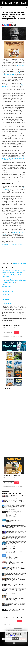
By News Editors (13, 535)
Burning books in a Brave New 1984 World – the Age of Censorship (15, 585)
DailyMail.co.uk (5, 294)
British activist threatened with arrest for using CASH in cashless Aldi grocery (16, 496)
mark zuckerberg (18, 310)
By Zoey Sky (13, 593)
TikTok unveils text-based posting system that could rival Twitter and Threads (16, 610)
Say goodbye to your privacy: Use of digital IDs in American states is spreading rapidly (16, 574)
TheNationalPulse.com (7, 291)
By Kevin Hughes (13, 571)
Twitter (20, 314)
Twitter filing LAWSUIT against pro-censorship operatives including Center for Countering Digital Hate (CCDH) (15, 506)
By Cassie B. (13, 522)
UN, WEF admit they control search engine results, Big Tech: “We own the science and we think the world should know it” (16, 556)
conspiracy (10, 307)
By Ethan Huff (13, 503)
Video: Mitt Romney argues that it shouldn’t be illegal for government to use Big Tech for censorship (16, 532)
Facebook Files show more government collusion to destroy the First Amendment (15, 501)
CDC (23, 306)
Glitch (8, 310)
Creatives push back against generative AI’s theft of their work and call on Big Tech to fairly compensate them (16, 526)
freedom (4, 310)
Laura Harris (10, 22)
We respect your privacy (18, 628)
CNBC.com (4, 296)
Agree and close (15, 638)
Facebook (6, 309)
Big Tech (20, 306)
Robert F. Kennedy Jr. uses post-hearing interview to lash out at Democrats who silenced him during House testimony (14, 550)
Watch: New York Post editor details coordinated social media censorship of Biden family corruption (15, 579)
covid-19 (15, 307)
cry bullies (20, 307)
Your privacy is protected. (7, 336)
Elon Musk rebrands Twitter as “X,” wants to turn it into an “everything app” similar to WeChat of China (15, 543)
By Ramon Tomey (14, 498)
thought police (15, 314)
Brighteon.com (5, 299)
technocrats (8, 314)
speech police (11, 312)
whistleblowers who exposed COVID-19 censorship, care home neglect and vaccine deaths (14, 244)
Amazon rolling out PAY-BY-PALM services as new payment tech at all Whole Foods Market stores (15, 604)
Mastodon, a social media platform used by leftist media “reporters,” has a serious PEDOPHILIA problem (15, 562)
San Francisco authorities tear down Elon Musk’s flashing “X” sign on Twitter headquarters (14, 520)
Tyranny (4, 315)
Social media (5, 312)
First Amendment (17, 309)
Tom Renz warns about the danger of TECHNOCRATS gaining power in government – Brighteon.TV (16, 568)
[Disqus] (14, 406)
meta (23, 310)
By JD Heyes (13, 552)
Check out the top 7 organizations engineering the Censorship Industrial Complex (16, 538)
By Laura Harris (13, 516)
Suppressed (18, 312)
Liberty (11, 310)
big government (13, 306)
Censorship (4, 307)
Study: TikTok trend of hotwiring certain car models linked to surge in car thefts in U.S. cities (15, 591)
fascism (11, 309)
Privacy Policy (13, 635)
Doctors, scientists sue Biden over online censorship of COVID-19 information (14, 158)
